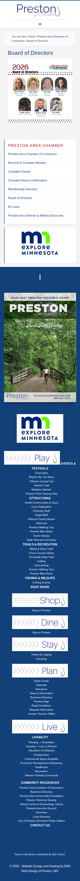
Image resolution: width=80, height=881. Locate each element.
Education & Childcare (41, 750)
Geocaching (41, 565)
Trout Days (41, 473)
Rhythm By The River (41, 477)
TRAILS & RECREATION (40, 544)
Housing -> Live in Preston (41, 746)
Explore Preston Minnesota (40, 10)
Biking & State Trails (41, 548)
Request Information (41, 709)
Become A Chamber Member (27, 162)
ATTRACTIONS (40, 498)
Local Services (41, 816)
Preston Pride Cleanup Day (41, 493)
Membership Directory (22, 189)
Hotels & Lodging (41, 654)
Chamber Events (19, 171)
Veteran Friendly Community (41, 775)
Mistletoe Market (41, 489)
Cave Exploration (41, 506)
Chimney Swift (41, 511)
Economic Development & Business (41, 763)
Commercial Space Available (41, 759)
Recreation (41, 771)
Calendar (41, 685)
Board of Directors (20, 198)
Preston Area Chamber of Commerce (32, 154)
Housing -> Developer (41, 742)
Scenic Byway (41, 535)
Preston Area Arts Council (41, 808)
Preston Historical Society (41, 800)
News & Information (41, 693)
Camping (41, 658)
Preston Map (41, 701)
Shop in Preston (41, 610)
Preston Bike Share (41, 531)
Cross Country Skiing (41, 553)
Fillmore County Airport (41, 519)
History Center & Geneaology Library (41, 804)
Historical (41, 523)
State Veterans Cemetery (41, 540)
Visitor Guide (41, 681)
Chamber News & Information (27, 180)
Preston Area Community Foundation (41, 796)
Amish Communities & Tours (41, 502)
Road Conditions (41, 705)
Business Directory (41, 697)
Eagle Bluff (41, 515)
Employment (41, 754)
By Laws (14, 206)
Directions (41, 689)
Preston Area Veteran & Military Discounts (35, 215)
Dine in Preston (41, 632)
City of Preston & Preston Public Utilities (41, 820)
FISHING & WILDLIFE (40, 578)
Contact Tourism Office (41, 713)
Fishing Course (41, 582)
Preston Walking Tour (41, 527)
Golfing (41, 561)
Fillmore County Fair (41, 481)
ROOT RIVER (40, 587)
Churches (41, 812)
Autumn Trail (41, 485)
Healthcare (41, 767)
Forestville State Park (41, 557)
